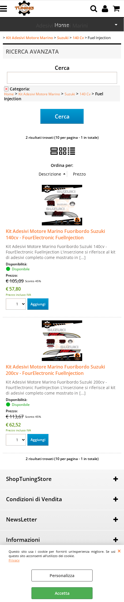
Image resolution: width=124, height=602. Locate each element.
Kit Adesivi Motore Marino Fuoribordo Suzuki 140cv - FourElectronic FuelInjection (55, 234)
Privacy (14, 560)
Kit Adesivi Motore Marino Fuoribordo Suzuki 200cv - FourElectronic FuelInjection (55, 370)
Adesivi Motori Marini (62, 25)
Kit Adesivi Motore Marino (39, 94)
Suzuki (70, 94)
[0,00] (117, 8)
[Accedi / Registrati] (106, 8)
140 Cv (85, 94)
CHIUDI (119, 551)
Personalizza (62, 575)
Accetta (62, 593)
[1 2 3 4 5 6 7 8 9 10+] (16, 304)
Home (9, 94)
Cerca (62, 67)
